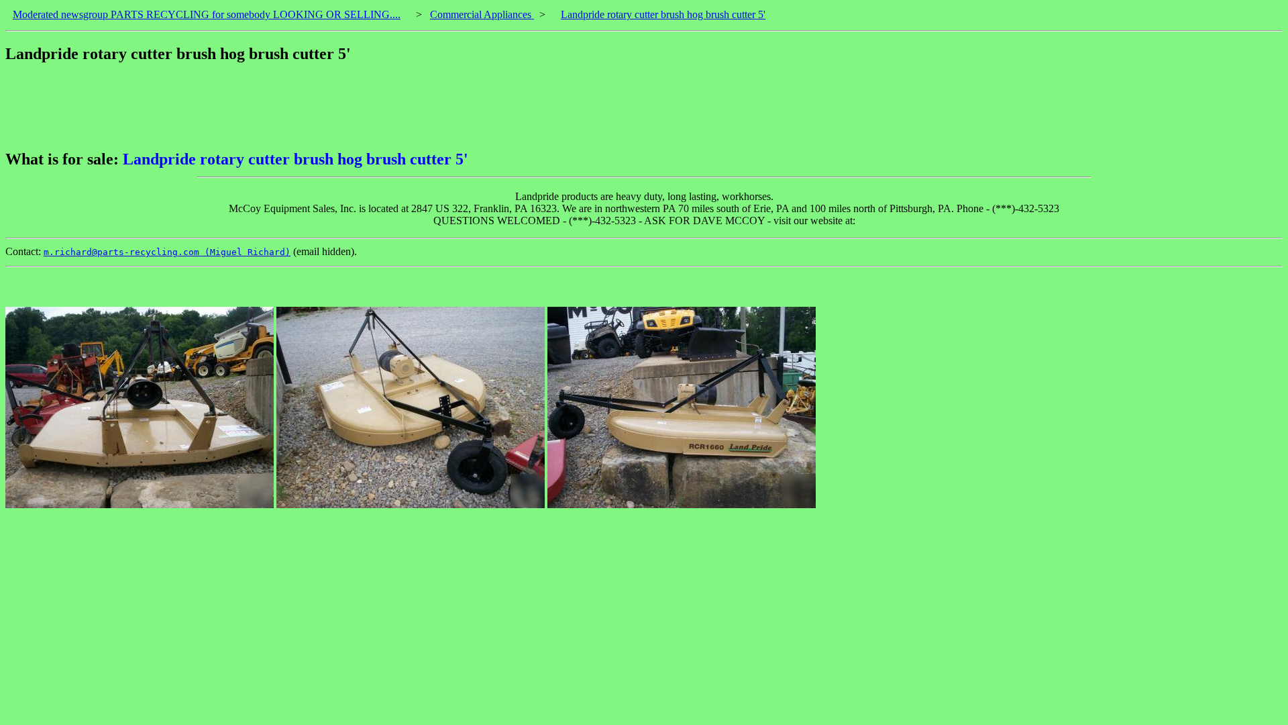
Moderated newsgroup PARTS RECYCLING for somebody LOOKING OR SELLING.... (206, 14)
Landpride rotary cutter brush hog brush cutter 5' (663, 14)
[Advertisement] (249, 107)
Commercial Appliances (482, 14)
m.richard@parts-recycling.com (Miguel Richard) (167, 252)
